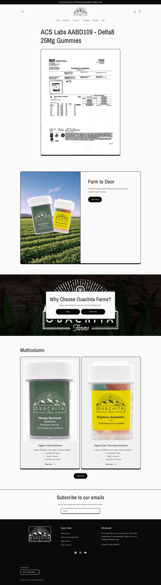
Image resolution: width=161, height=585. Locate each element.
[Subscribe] (97, 511)
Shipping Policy (66, 541)
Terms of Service (66, 545)
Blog (67, 311)
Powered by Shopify (39, 580)
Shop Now (95, 199)
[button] (22, 11)
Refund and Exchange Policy (69, 537)
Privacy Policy (65, 533)
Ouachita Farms (29, 580)
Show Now (93, 311)
